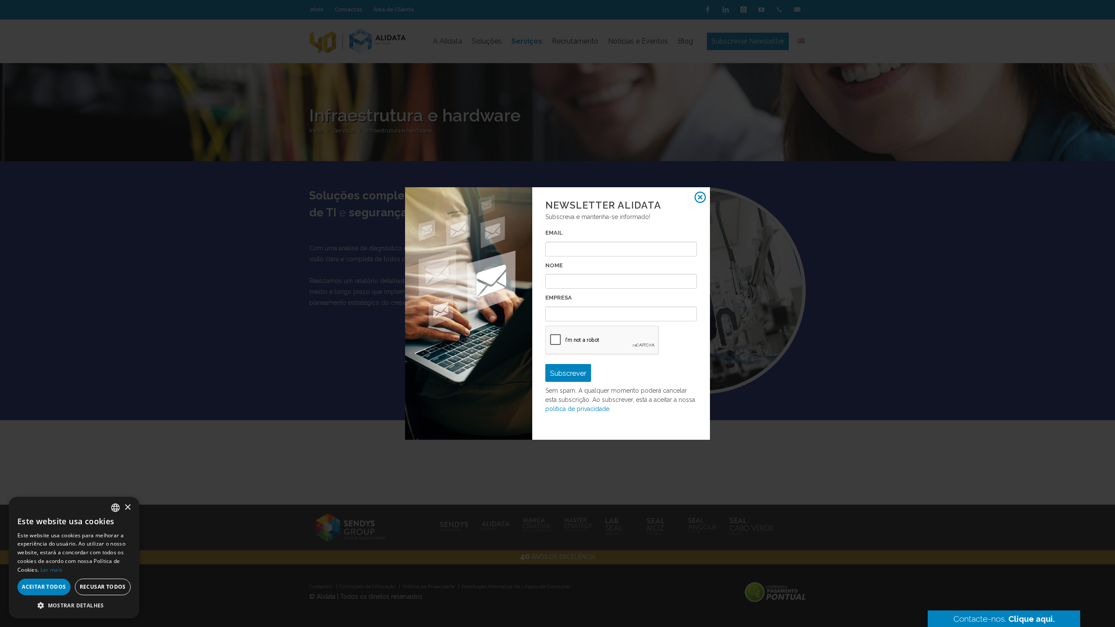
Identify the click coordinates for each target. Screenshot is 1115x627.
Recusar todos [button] (103, 586)
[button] (74, 605)
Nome (554, 265)
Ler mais (51, 569)
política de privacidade (577, 408)
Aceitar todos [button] (44, 586)
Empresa (558, 297)
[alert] (74, 557)
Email (554, 232)
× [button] (127, 507)
